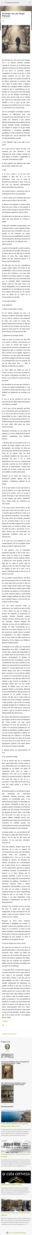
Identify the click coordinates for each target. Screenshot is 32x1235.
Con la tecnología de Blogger (17, 1232)
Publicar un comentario (9, 1034)
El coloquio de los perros (12, 2)
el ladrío (5, 1021)
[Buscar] (30, 3)
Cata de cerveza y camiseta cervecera (11, 1184)
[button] (3, 21)
